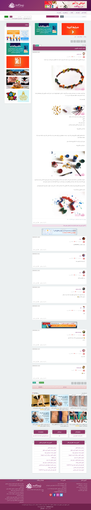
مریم (80, 272)
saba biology (78, 332)
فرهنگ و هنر (79, 36)
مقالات (72, 12)
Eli (80, 308)
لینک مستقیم (42, 222)
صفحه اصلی (84, 12)
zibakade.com (49, 507)
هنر (75, 36)
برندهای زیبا (65, 12)
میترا (80, 256)
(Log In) (40, 387)
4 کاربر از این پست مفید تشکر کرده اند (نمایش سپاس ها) (74, 225)
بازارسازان (42, 508)
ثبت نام (64, 387)
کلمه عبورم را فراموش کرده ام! (17, 18)
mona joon (79, 368)
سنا (80, 351)
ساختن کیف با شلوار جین (77, 436)
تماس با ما (59, 12)
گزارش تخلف (35, 222)
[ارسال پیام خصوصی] (84, 57)
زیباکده (85, 36)
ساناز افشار (79, 54)
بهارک (80, 239)
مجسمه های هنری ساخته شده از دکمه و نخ (41, 436)
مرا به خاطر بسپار (26, 18)
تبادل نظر (78, 12)
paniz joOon (78, 289)
